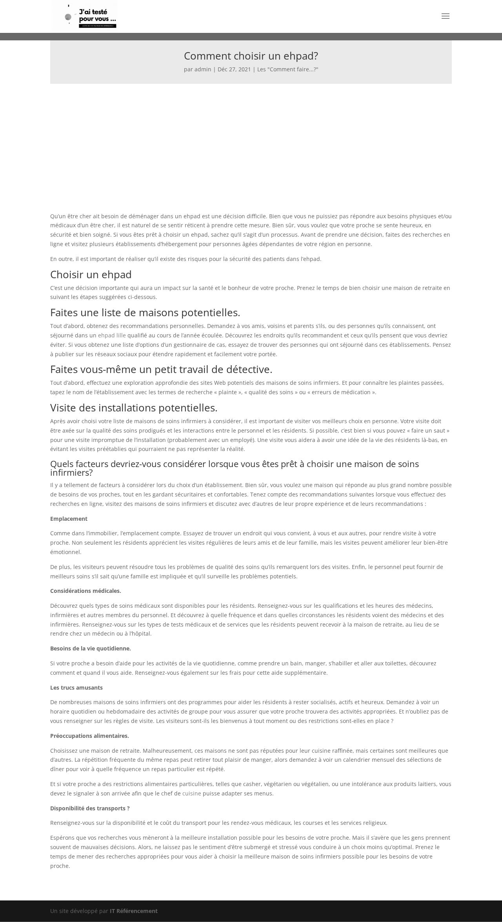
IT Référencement (134, 911)
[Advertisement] (251, 142)
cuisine (191, 793)
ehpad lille (112, 335)
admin (203, 69)
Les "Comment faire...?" (287, 69)
